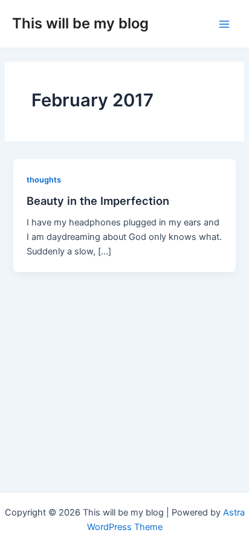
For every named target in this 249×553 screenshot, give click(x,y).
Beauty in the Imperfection (98, 200)
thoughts (44, 179)
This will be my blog (80, 23)
